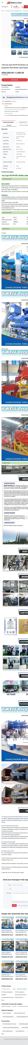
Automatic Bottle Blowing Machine (11, 1027)
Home (2, 10)
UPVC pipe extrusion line (20, 994)
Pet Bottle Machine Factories (9, 1024)
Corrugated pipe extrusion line (8, 997)
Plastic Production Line (19, 1013)
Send (14, 905)
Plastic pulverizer (19, 997)
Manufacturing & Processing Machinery (13, 10)
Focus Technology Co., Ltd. (18, 1039)
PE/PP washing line (19, 992)
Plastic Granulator (7, 1013)
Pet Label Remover (20, 1031)
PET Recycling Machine (8, 1016)
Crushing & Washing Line (22, 1016)
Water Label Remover (8, 1031)
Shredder (3, 994)
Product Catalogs (22, 989)
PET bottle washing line (6, 992)
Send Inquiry (14, 80)
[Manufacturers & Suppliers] (14, 2)
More (2, 1034)
